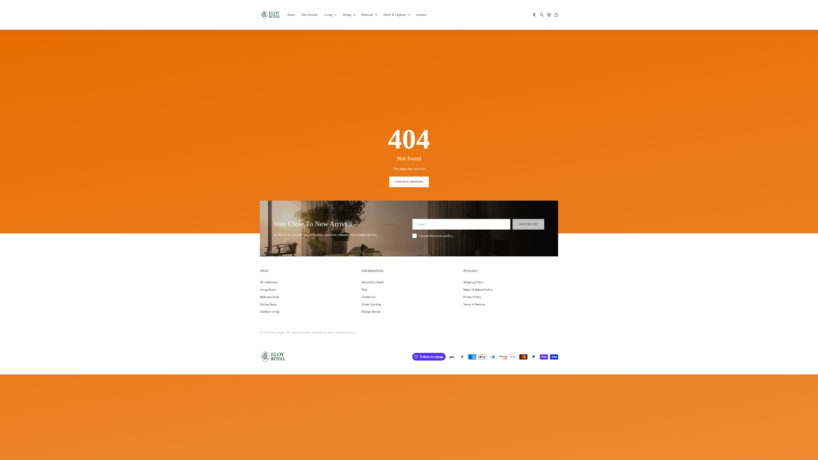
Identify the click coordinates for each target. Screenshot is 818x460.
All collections (269, 282)
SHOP (264, 271)
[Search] (542, 15)
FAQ (364, 290)
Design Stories (370, 311)
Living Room (268, 290)
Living (328, 14)
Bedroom (367, 14)
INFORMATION (372, 271)
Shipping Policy (473, 282)
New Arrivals (309, 14)
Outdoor (421, 14)
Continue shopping (409, 181)
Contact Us (368, 297)
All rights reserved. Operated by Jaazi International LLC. (321, 332)
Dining (347, 14)
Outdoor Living (269, 311)
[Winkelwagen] (556, 15)
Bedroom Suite (269, 297)
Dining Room (268, 304)
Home (291, 14)
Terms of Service (474, 304)
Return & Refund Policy (478, 290)
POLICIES (470, 271)
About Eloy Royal (372, 282)
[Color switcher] (535, 15)
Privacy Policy (472, 297)
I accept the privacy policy (435, 236)
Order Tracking (371, 304)
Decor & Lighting (395, 14)
